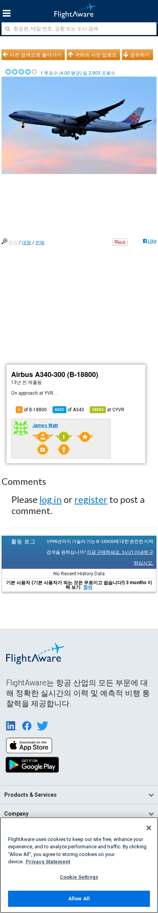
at (108, 409)
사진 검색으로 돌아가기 (36, 55)
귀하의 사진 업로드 (96, 55)
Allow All (79, 898)
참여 (87, 587)
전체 (39, 242)
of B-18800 (32, 409)
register (90, 499)
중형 (13, 242)
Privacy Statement (48, 861)
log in (51, 499)
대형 (26, 242)
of (69, 409)
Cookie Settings (79, 877)
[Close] (148, 827)
